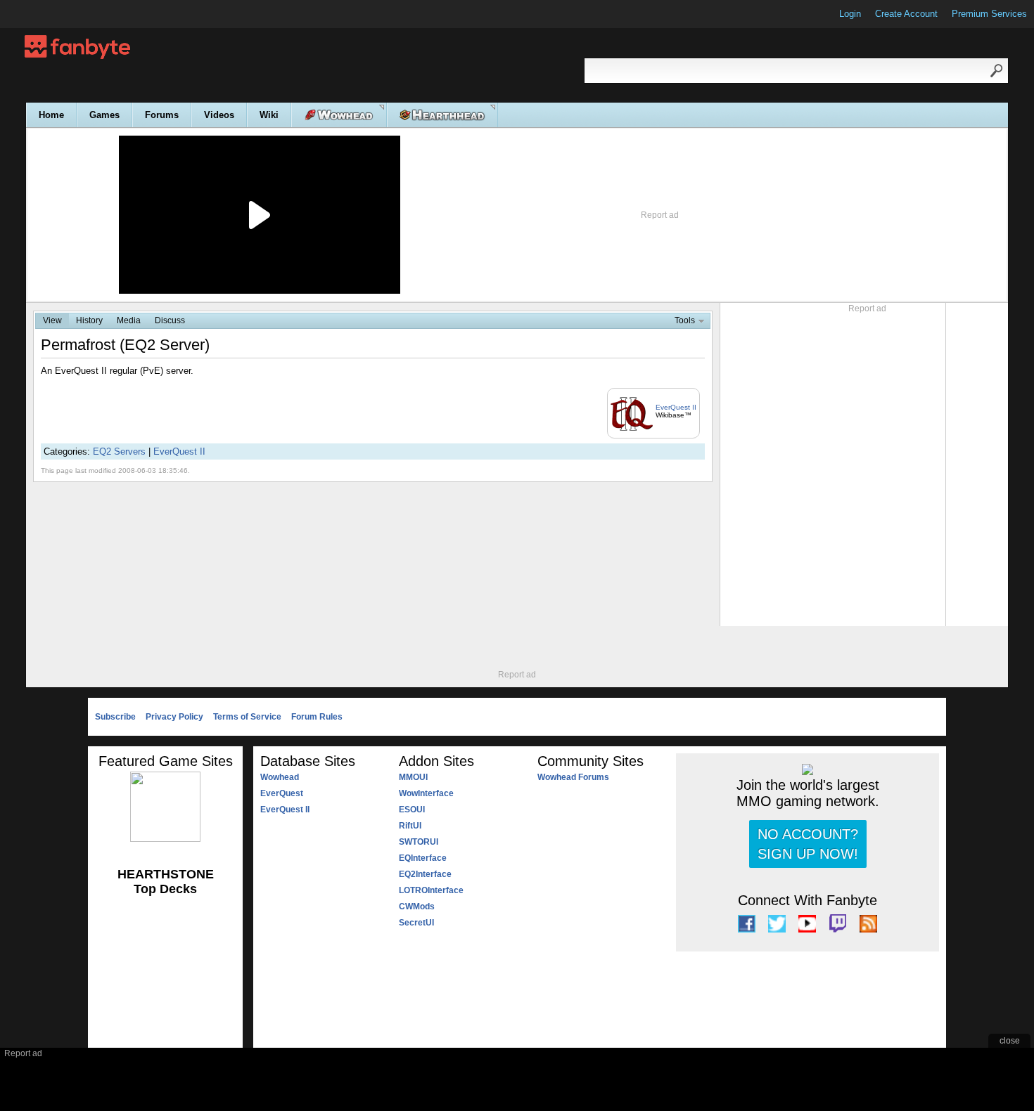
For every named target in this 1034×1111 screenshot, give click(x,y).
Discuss (170, 320)
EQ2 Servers (119, 451)
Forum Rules (317, 717)
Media (129, 320)
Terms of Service (247, 717)
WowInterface (426, 793)
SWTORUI (418, 842)
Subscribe (115, 717)
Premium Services (989, 13)
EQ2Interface (425, 874)
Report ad (660, 215)
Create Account (906, 13)
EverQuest (281, 793)
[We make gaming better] (45, 14)
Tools (685, 320)
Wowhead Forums (573, 777)
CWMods (417, 906)
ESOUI (412, 809)
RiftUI (410, 826)
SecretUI (416, 923)
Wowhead (279, 777)
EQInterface (423, 858)
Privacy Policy (174, 717)
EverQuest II (676, 407)
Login (850, 13)
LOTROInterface (431, 890)
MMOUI (413, 777)
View (52, 320)
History (89, 320)
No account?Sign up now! (808, 844)
